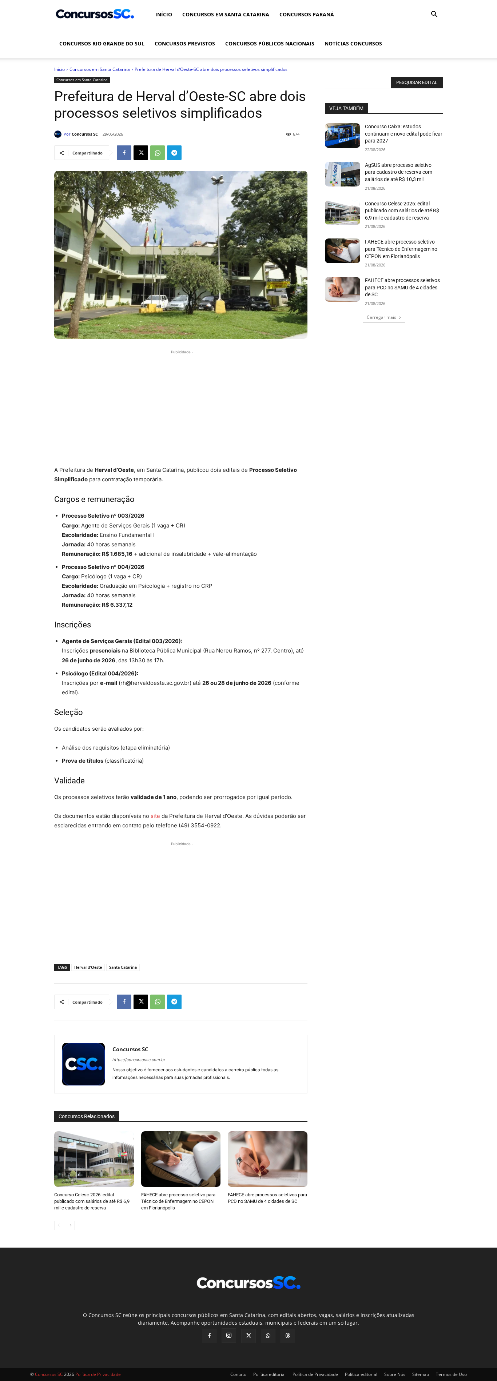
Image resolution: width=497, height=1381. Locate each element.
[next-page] (70, 1225)
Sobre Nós (394, 1374)
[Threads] (288, 1336)
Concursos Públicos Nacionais (269, 43)
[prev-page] (58, 1225)
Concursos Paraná (306, 14)
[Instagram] (229, 1335)
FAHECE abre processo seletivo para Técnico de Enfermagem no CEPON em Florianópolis (178, 1201)
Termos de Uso (451, 1374)
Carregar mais (381, 317)
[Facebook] (124, 152)
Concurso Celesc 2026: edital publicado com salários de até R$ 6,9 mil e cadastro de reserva (92, 1201)
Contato (238, 1374)
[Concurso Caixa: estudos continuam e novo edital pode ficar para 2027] (342, 135)
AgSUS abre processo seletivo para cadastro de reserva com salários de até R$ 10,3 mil (398, 172)
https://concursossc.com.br (138, 1059)
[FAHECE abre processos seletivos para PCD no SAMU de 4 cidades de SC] (267, 1159)
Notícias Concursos (353, 43)
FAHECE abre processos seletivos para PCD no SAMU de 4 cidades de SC (402, 287)
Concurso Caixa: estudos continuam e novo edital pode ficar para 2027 (403, 134)
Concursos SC (85, 134)
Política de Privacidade (315, 1374)
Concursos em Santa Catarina (225, 14)
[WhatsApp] (157, 152)
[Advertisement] (180, 407)
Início (163, 14)
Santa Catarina (123, 967)
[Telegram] (174, 152)
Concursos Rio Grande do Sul (101, 43)
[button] (434, 15)
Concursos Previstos (185, 43)
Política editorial (269, 1374)
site (155, 815)
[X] (141, 152)
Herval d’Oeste (88, 967)
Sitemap (420, 1374)
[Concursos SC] (59, 134)
